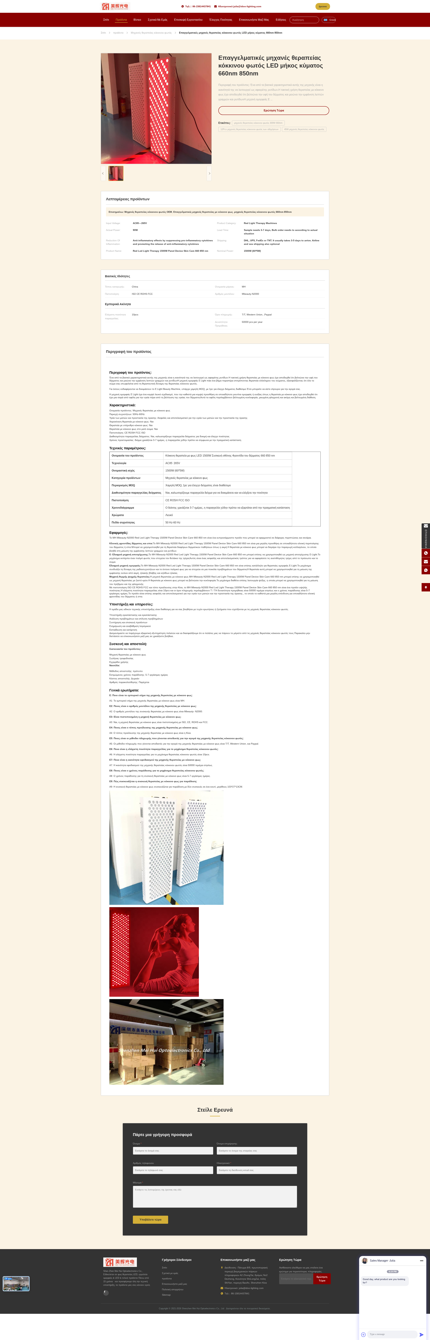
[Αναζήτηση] (317, 20)
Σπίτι (106, 19)
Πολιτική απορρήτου (172, 1289)
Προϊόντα (121, 19)
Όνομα (137, 1143)
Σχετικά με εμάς (157, 19)
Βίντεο (137, 19)
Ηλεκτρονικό (224, 1163)
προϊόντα (167, 1278)
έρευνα (323, 6)
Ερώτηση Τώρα (274, 110)
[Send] (421, 1334)
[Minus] (422, 1261)
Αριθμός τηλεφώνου (143, 1163)
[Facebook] (106, 1293)
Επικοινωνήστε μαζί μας (254, 19)
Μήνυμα (138, 1182)
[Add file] (363, 1334)
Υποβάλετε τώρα (150, 1219)
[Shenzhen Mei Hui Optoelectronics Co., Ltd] (115, 6)
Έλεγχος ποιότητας (220, 19)
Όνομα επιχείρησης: (227, 1143)
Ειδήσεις (281, 19)
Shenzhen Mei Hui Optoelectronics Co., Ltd (203, 1308)
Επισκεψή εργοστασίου (188, 19)
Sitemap (166, 1294)
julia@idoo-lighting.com (247, 6)
